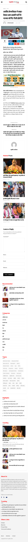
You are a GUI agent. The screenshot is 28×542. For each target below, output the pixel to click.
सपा (3, 350)
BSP (19, 365)
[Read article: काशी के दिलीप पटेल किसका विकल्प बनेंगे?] (5, 294)
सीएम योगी (18, 388)
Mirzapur (5, 370)
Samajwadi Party (12, 370)
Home (4, 8)
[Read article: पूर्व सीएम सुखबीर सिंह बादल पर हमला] (14, 189)
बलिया (10, 383)
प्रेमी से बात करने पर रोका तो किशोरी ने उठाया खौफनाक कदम (12, 509)
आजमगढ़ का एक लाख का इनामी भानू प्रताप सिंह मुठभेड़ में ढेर (14, 415)
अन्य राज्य (5, 172)
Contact (3, 522)
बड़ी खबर (4, 330)
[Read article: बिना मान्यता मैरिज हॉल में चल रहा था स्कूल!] (5, 467)
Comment (6, 236)
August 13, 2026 (6, 179)
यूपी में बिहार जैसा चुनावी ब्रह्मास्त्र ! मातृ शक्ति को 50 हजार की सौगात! (14, 505)
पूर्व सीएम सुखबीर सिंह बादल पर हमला (11, 198)
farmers (21, 368)
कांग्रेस (19, 378)
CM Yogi (5, 368)
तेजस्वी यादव (5, 322)
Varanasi (13, 373)
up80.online (10, 22)
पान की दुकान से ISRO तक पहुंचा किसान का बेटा (13, 220)
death (16, 368)
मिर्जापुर (18, 385)
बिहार (3, 333)
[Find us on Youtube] (6, 497)
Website (5, 267)
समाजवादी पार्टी (13, 388)
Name (4, 254)
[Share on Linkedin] (19, 41)
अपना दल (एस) (18, 375)
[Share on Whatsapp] (22, 41)
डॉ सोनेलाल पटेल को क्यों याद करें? (9, 401)
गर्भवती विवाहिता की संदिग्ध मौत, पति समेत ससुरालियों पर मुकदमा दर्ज (13, 515)
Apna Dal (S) (6, 363)
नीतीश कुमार (5, 383)
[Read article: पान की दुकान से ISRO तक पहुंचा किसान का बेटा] (14, 210)
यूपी (3, 336)
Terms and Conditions (6, 529)
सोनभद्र (4, 390)
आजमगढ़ (4, 378)
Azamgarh (13, 363)
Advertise (8, 535)
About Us (3, 525)
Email (4, 261)
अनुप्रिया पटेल (12, 375)
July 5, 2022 (17, 22)
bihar (12, 365)
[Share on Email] (16, 44)
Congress (11, 368)
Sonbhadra (20, 370)
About (2, 535)
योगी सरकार (22, 385)
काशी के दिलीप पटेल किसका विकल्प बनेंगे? (16, 293)
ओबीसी (15, 378)
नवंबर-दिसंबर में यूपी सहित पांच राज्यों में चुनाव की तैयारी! (13, 413)
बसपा (13, 383)
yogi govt (19, 373)
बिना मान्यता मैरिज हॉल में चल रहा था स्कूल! (16, 465)
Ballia (18, 363)
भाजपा (9, 385)
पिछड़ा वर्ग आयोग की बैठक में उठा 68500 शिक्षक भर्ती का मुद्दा (14, 410)
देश (3, 328)
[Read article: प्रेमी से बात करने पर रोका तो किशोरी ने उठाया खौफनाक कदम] (5, 289)
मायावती (13, 385)
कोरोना (18, 380)
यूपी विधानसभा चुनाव (6, 339)
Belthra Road (6, 365)
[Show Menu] (1, 2)
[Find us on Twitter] (4, 497)
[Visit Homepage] (14, 2)
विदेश (3, 347)
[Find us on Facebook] (1, 497)
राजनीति (4, 344)
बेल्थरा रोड (5, 385)
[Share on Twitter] (14, 41)
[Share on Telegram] (11, 44)
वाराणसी (4, 388)
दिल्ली (8, 8)
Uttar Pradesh (6, 373)
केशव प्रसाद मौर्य (12, 380)
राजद (3, 341)
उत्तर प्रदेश (10, 378)
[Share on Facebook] (10, 41)
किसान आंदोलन (5, 380)
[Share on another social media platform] (22, 44)
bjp (15, 365)
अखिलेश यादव (5, 317)
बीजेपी (20, 383)
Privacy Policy (4, 527)
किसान (23, 378)
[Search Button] (26, 2)
